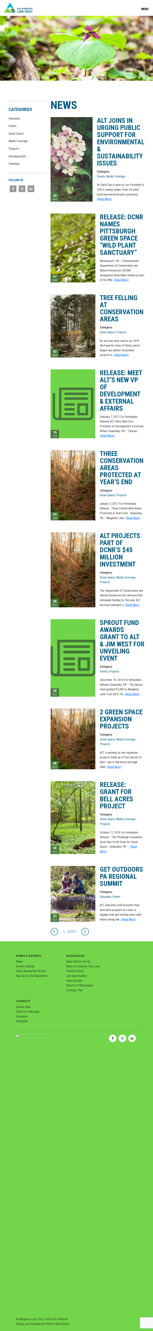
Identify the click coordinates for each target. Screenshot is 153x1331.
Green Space (16, 133)
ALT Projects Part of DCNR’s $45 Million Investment (120, 550)
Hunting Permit (75, 971)
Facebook (22, 1016)
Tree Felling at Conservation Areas (121, 308)
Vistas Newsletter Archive (31, 971)
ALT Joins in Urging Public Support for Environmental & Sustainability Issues (120, 142)
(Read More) (104, 199)
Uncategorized (17, 156)
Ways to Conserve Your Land (83, 966)
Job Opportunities (76, 976)
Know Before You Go (78, 961)
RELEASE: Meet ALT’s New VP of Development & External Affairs (121, 390)
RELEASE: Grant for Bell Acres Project (116, 795)
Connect (23, 1001)
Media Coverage (18, 141)
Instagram (22, 1021)
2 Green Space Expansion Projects (121, 719)
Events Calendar (25, 966)
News (19, 961)
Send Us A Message (28, 1011)
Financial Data (74, 980)
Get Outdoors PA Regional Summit (121, 877)
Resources (75, 956)
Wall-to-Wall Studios (57, 1324)
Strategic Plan (74, 990)
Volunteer (14, 164)
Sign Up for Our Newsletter (32, 976)
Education (14, 118)
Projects (14, 148)
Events (12, 126)
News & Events (28, 956)
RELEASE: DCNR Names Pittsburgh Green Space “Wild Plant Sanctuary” (121, 235)
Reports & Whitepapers (79, 985)
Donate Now (23, 1007)
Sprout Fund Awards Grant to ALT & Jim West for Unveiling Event (122, 640)
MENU (145, 9)
